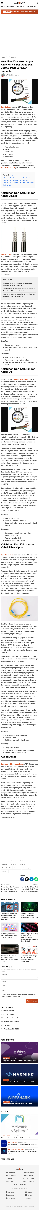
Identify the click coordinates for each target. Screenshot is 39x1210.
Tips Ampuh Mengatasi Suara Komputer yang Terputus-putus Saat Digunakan (9, 916)
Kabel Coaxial (6, 254)
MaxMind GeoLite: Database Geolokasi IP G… (19, 1082)
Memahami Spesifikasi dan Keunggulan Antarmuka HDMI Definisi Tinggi (9, 958)
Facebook (11, 1192)
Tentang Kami (28, 1172)
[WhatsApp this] (36, 879)
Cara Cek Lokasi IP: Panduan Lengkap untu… (19, 1060)
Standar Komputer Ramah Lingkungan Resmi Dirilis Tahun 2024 (29, 915)
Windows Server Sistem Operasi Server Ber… (22, 1152)
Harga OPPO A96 (8, 1014)
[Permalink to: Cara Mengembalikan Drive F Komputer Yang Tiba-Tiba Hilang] (10, 927)
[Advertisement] (19, 35)
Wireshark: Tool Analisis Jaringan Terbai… (18, 1103)
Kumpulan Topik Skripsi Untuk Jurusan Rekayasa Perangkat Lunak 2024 (29, 958)
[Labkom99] (19, 3)
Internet (14, 861)
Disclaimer (28, 1175)
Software (17, 868)
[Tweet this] (27, 879)
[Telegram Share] (31, 879)
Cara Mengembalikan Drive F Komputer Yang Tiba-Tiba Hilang (9, 935)
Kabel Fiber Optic (7, 555)
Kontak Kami (10, 1172)
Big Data (5, 1080)
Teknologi (26, 868)
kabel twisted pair (8, 168)
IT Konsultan (24, 861)
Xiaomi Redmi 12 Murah (10, 1018)
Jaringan (5, 864)
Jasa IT (13, 864)
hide (13, 175)
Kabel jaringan (6, 107)
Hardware (5, 861)
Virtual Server (5, 1136)
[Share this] (22, 879)
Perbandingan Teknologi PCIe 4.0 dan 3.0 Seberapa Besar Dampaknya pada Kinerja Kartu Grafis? (29, 937)
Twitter (29, 1192)
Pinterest (11, 1195)
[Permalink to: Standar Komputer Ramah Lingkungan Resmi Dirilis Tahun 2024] (29, 907)
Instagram (11, 1198)
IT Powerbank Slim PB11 (10, 1029)
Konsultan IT (6, 868)
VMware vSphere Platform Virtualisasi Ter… (17, 1138)
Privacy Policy (10, 1175)
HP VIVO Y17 (6, 1025)
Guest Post (10, 1181)
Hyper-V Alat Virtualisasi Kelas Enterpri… (23, 1144)
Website (4, 871)
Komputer (22, 864)
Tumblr (29, 1195)
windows (21, 1149)
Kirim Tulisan (28, 1181)
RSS (29, 1198)
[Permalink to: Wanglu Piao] (3, 75)
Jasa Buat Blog (28, 1178)
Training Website (19, 1184)
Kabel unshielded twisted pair (12, 764)
